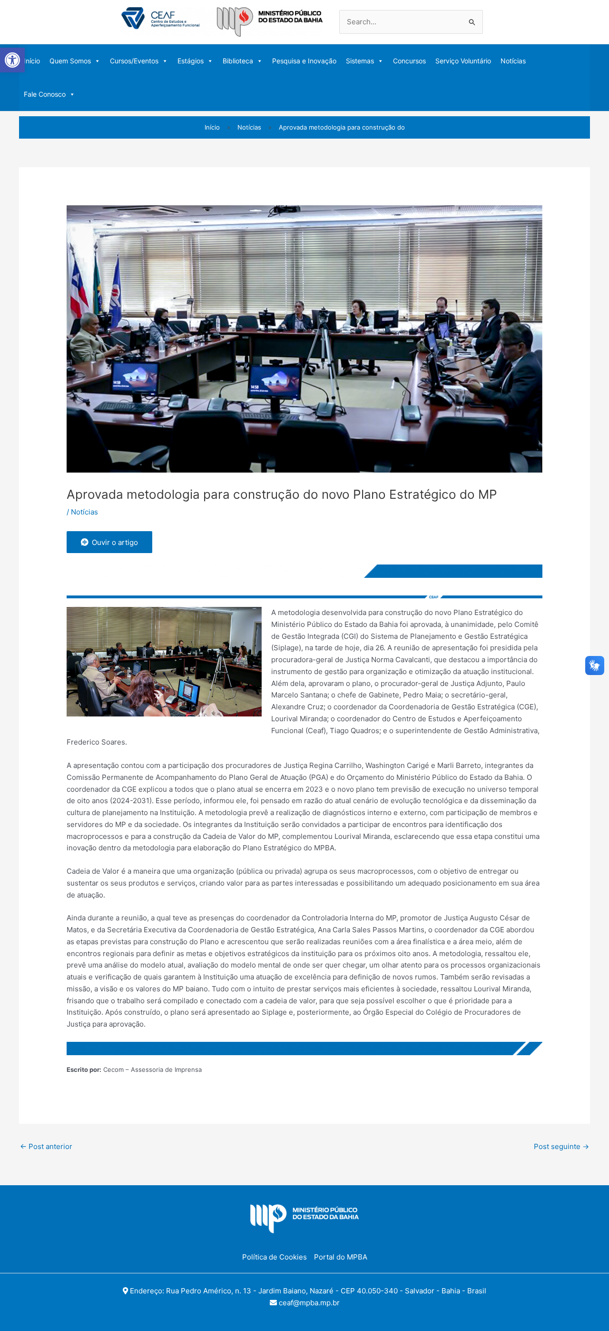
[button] (12, 60)
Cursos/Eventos (134, 61)
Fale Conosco (45, 94)
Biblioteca (238, 61)
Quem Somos (70, 61)
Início (32, 61)
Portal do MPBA (340, 1256)
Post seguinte (561, 1146)
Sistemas (360, 61)
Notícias (513, 61)
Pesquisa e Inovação (304, 61)
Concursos (409, 61)
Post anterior (46, 1146)
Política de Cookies (274, 1256)
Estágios (190, 61)
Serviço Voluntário (463, 61)
